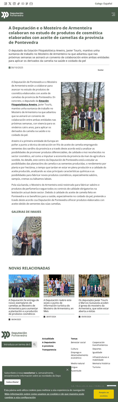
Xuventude (76, 370)
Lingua (74, 367)
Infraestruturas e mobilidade (101, 358)
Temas (74, 338)
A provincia (47, 346)
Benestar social (78, 342)
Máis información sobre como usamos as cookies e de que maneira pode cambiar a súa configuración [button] (44, 396)
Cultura (74, 348)
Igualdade (97, 352)
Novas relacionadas (29, 268)
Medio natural (78, 363)
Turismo (96, 367)
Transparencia (49, 349)
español (107, 3)
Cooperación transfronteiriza (100, 343)
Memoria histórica (101, 363)
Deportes (97, 348)
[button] (67, 369)
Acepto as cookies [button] (104, 394)
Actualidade (48, 338)
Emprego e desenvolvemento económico (79, 355)
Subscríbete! (12, 382)
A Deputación (49, 342)
